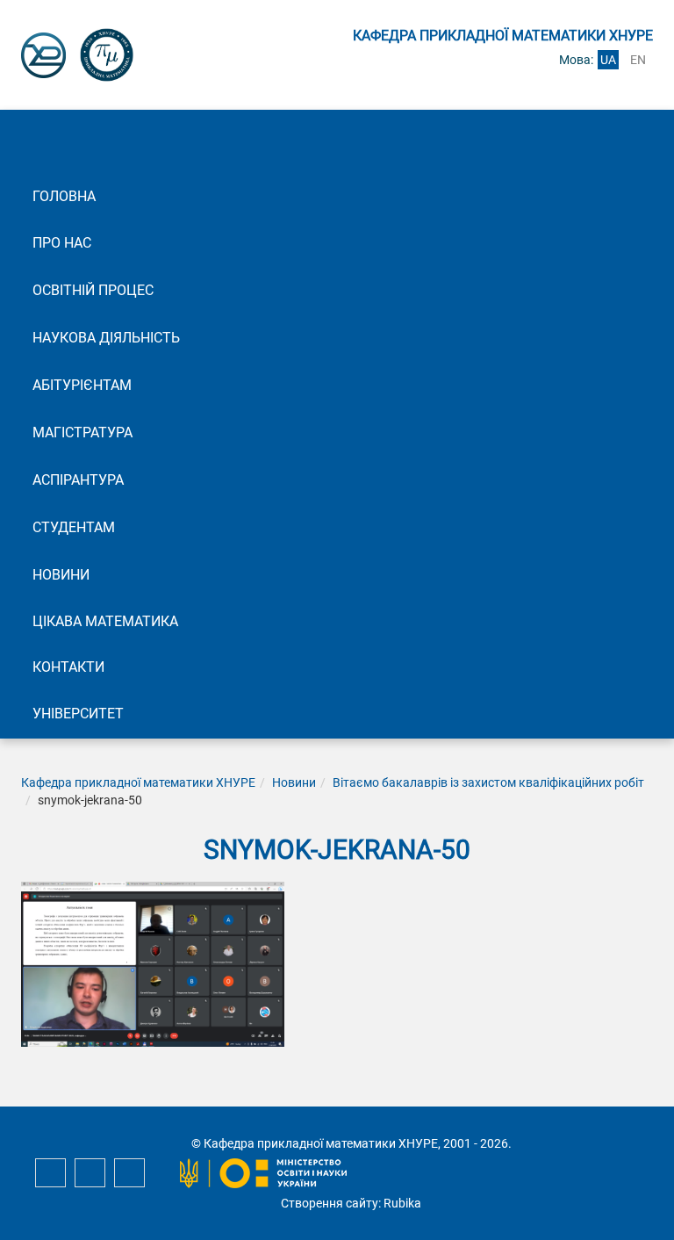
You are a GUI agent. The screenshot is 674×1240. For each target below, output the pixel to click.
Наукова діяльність (106, 337)
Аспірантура (78, 480)
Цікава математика (105, 621)
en (638, 60)
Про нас (61, 242)
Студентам (73, 527)
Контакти (68, 667)
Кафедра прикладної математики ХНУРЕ (138, 782)
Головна (64, 196)
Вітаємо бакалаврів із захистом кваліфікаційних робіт (488, 782)
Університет (78, 713)
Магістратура (82, 432)
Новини (61, 574)
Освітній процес (93, 290)
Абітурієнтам (82, 385)
